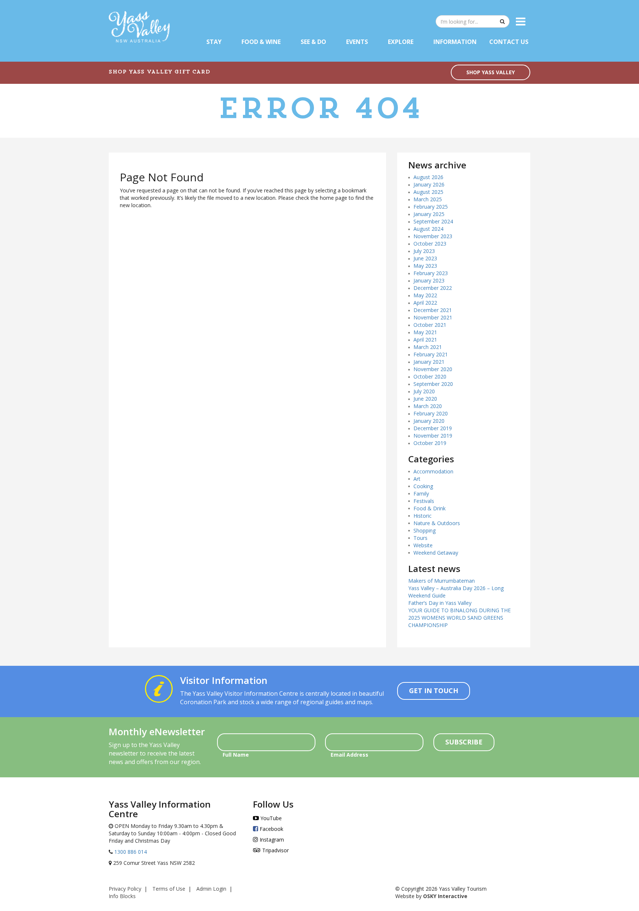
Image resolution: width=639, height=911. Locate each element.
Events (357, 42)
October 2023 (429, 243)
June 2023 (425, 258)
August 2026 (428, 177)
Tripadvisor (275, 850)
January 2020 (428, 420)
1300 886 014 (130, 851)
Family (421, 493)
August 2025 (428, 191)
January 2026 (428, 184)
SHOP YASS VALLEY (490, 72)
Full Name (236, 754)
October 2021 (429, 324)
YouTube (270, 818)
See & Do (313, 42)
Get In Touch (433, 690)
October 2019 (429, 442)
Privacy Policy (125, 888)
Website (423, 545)
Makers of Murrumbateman (441, 580)
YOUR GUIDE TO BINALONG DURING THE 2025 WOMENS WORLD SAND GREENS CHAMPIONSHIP (459, 618)
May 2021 (425, 332)
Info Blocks (122, 896)
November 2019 (432, 435)
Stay (214, 42)
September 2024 (433, 221)
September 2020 (433, 383)
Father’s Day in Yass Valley (439, 602)
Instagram (271, 839)
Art (416, 478)
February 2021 (430, 354)
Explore (400, 42)
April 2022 (425, 302)
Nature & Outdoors (436, 523)
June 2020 (425, 398)
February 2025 (430, 206)
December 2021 (432, 310)
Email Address (349, 754)
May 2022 (425, 295)
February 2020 (430, 413)
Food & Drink (429, 508)
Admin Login (211, 888)
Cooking (423, 486)
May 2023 (425, 265)
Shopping (424, 530)
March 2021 (427, 346)
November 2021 (432, 317)
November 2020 (432, 369)
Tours (420, 537)
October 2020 (429, 376)
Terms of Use (168, 888)
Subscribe (464, 741)
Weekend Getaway (435, 552)
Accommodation (433, 471)
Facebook (270, 828)
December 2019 (432, 428)
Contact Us (508, 42)
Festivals (423, 500)
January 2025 (428, 214)
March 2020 (427, 406)
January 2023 (428, 280)
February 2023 (430, 273)
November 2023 (432, 236)
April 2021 (425, 339)
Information (455, 42)
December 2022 (432, 287)
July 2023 (424, 250)
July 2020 (424, 391)
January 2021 (428, 361)
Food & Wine (261, 42)
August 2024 (428, 228)
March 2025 (427, 199)
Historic (422, 515)
